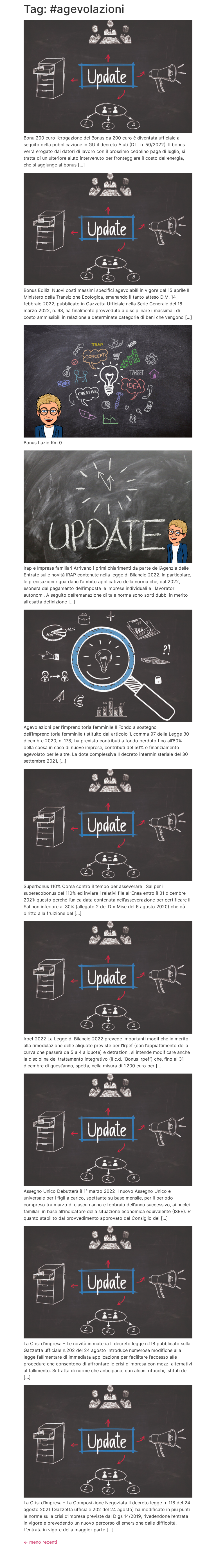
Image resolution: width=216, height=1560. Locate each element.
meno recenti (40, 1542)
